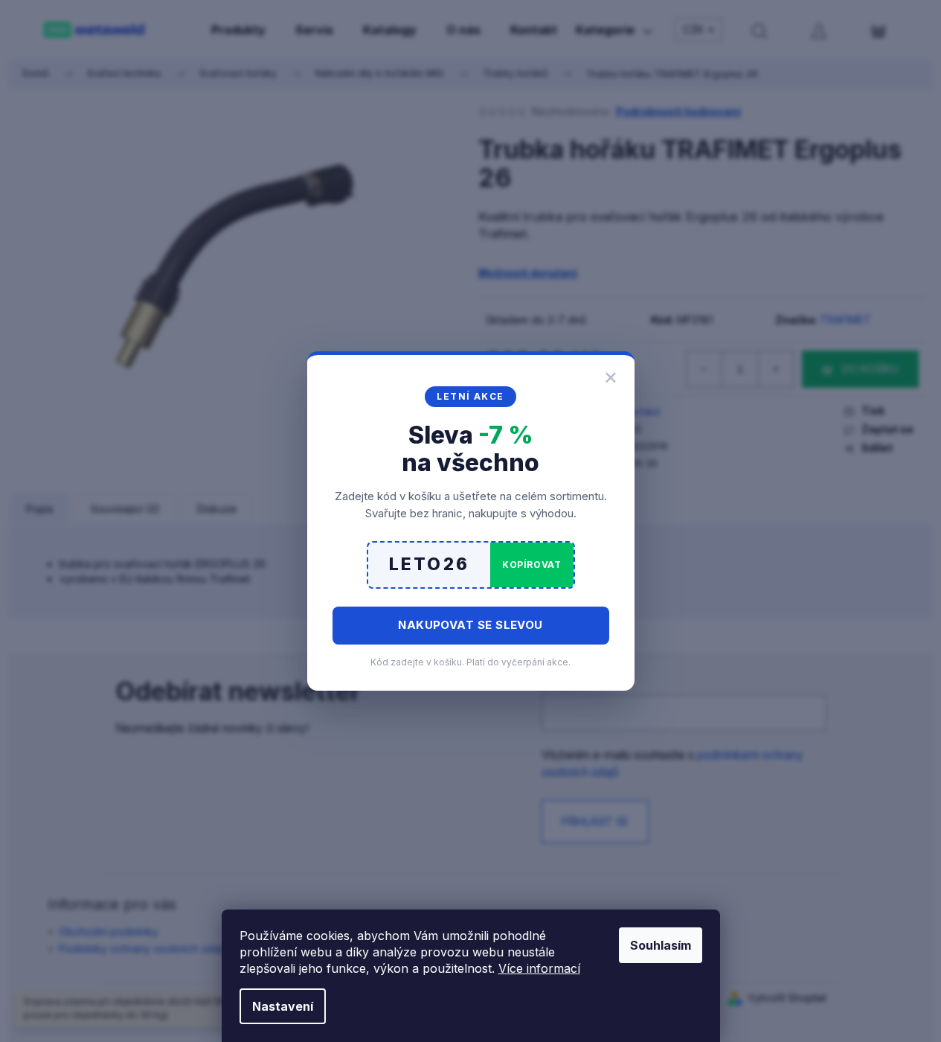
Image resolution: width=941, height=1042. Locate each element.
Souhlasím (660, 945)
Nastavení (282, 1006)
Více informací (539, 968)
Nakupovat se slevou (470, 625)
